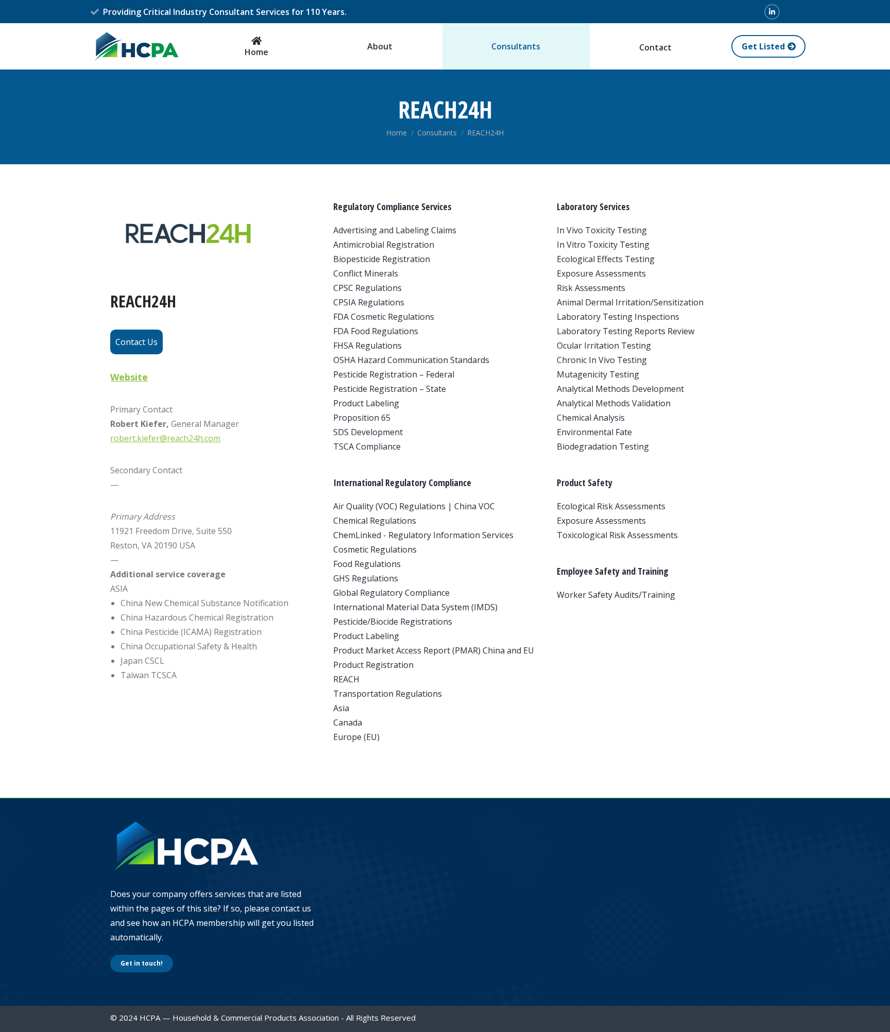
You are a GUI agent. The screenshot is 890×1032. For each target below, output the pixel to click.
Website (129, 377)
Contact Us (136, 342)
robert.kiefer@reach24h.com (165, 438)
